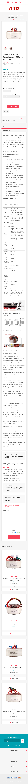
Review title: (6, 510)
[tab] (14, 127)
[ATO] (4, 15)
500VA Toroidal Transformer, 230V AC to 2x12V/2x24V (14, 623)
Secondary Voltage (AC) (9, 94)
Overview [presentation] (5, 126)
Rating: (14, 530)
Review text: (6, 516)
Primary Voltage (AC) (9, 88)
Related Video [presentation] (6, 130)
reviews (15, 63)
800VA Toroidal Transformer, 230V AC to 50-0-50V (14, 712)
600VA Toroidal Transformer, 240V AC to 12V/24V (14, 668)
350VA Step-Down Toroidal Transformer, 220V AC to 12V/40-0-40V (14, 579)
